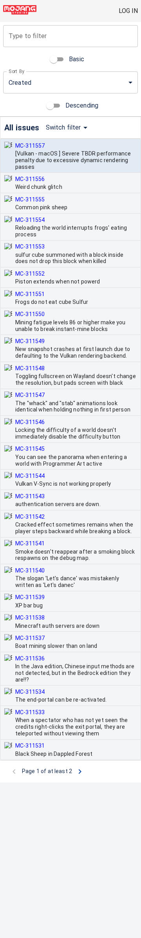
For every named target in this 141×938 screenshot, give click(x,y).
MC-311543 (30, 496)
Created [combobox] (20, 82)
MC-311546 (30, 422)
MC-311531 (30, 745)
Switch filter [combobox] (63, 127)
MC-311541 (30, 543)
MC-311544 (30, 476)
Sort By (17, 71)
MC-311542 (30, 517)
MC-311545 (30, 449)
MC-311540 (30, 570)
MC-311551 (30, 294)
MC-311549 (30, 341)
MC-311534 (30, 692)
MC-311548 (30, 368)
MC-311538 (30, 617)
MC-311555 (30, 199)
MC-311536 (30, 658)
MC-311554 (30, 220)
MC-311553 (30, 246)
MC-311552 (30, 274)
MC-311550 (30, 314)
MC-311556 (30, 179)
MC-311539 (30, 597)
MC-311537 (30, 638)
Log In (128, 11)
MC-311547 (30, 395)
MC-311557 (30, 146)
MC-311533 (30, 712)
